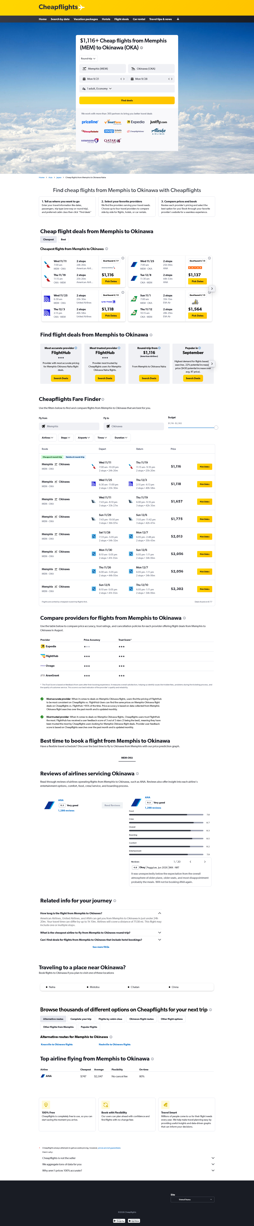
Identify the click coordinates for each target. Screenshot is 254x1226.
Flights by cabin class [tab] (110, 1019)
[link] (61, 378)
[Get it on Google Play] (119, 1221)
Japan (59, 177)
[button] (101, 79)
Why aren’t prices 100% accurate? (62, 1170)
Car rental (139, 19)
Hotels (106, 19)
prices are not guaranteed (109, 1148)
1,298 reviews (66, 810)
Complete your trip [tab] (80, 1019)
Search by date (60, 19)
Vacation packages (86, 19)
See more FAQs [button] (101, 947)
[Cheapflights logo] (58, 7)
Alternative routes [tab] (53, 1019)
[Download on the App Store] (134, 1221)
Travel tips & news (160, 19)
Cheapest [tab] (48, 239)
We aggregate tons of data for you (62, 1164)
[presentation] (141, 47)
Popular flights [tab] (89, 1027)
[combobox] (88, 58)
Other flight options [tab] (172, 1019)
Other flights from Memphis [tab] (58, 1027)
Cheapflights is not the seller (59, 1158)
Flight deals (121, 19)
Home (43, 19)
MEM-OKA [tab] (127, 757)
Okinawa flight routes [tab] (141, 1019)
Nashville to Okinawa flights (114, 1044)
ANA (61, 800)
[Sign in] (178, 19)
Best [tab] (63, 239)
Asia (50, 177)
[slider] (216, 428)
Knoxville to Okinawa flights (57, 1044)
